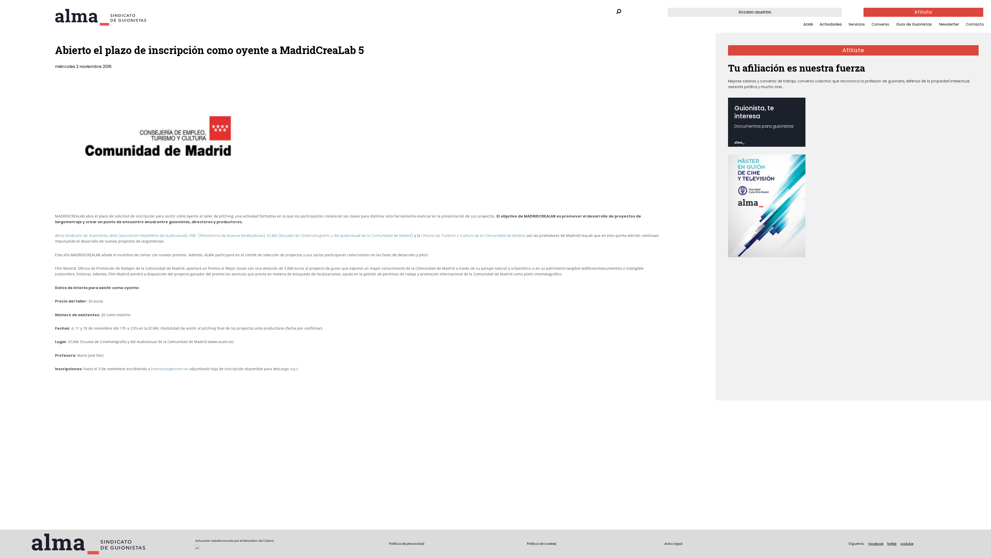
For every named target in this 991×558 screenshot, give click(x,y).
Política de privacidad (406, 543)
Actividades (831, 24)
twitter (892, 543)
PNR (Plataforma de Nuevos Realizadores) (227, 235)
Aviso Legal (673, 543)
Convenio (880, 24)
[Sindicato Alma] (114, 17)
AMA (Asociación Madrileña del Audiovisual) (148, 235)
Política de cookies (541, 543)
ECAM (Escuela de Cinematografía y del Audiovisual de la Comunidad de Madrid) (340, 235)
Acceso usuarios (754, 12)
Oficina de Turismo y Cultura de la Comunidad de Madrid (472, 235)
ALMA (808, 24)
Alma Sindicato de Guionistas (81, 235)
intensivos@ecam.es (169, 368)
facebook (875, 543)
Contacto (975, 24)
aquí (294, 368)
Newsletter (949, 24)
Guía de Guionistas (914, 24)
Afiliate (923, 12)
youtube (906, 543)
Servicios (857, 24)
